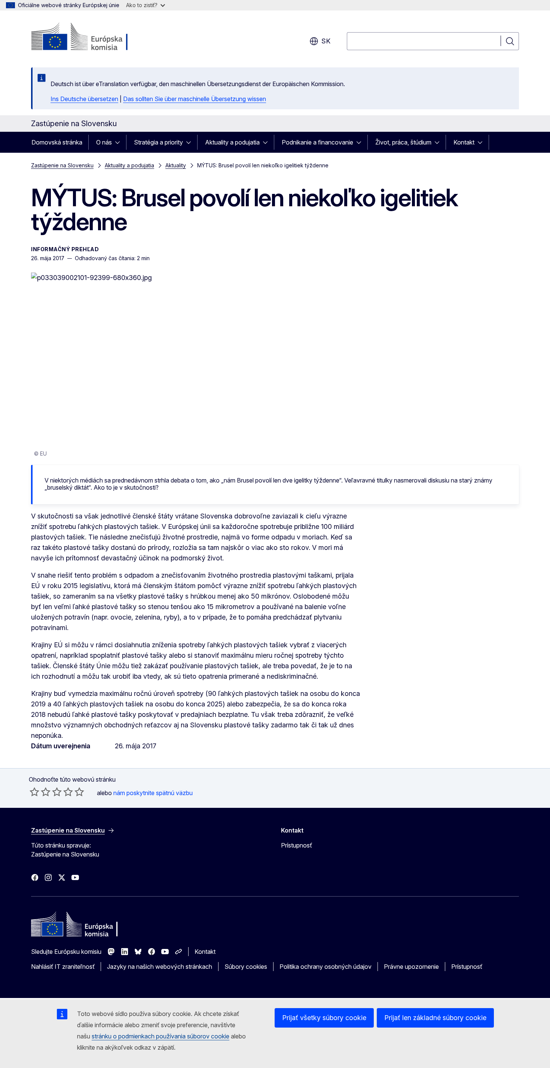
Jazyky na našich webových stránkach (159, 966)
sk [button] (325, 41)
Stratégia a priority (158, 142)
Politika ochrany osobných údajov (325, 966)
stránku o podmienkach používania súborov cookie (160, 1036)
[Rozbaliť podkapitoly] (119, 142)
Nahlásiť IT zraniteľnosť (63, 966)
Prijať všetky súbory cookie (324, 1018)
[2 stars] (40, 792)
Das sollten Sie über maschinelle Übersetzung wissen (194, 99)
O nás (104, 142)
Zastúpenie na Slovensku (62, 165)
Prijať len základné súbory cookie (435, 1018)
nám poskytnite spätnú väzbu (153, 793)
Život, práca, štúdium (403, 142)
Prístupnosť (296, 845)
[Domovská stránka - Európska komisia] (91, 37)
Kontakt (463, 142)
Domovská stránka (56, 142)
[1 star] (34, 792)
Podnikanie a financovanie (317, 142)
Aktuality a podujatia (232, 142)
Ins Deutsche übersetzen (84, 99)
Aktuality (175, 165)
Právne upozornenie (411, 966)
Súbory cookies (245, 966)
